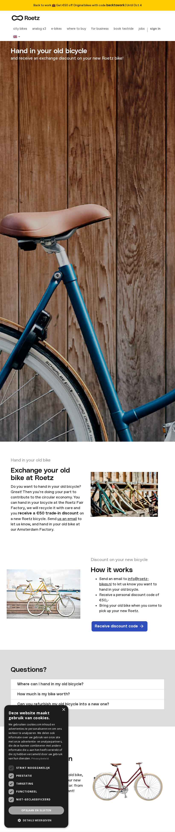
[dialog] (36, 766)
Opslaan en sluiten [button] (36, 810)
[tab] (87, 684)
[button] (87, 684)
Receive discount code (116, 626)
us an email (67, 518)
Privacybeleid (40, 758)
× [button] (63, 709)
